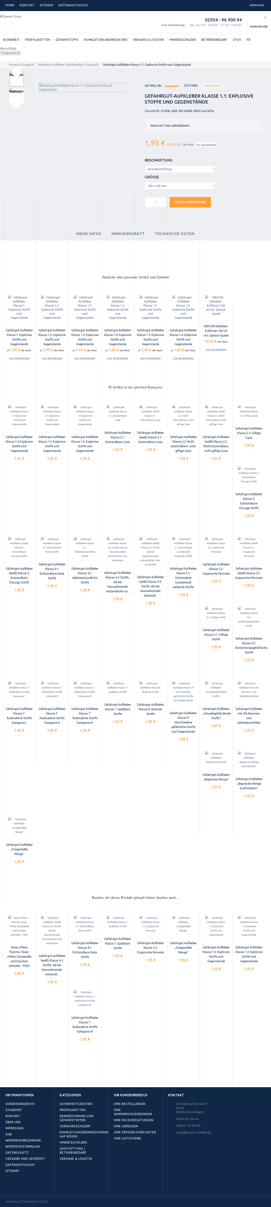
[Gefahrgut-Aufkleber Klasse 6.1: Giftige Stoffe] (216, 613)
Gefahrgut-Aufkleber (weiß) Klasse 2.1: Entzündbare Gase (150, 437)
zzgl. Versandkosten (206, 144)
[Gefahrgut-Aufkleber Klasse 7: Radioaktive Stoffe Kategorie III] (84, 690)
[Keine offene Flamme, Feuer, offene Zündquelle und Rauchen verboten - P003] (19, 926)
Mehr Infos (89, 233)
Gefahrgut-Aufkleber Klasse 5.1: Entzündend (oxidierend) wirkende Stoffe (183, 578)
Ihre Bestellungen (129, 1103)
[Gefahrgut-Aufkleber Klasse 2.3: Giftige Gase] (249, 412)
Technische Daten (174, 233)
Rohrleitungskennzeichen (105, 39)
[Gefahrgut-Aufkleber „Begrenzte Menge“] (216, 758)
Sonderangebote (20, 1103)
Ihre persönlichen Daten (135, 1132)
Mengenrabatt (128, 233)
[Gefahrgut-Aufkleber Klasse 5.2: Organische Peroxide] (216, 545)
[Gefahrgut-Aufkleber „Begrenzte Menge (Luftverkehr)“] (249, 760)
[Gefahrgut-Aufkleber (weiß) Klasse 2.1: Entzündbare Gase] (150, 414)
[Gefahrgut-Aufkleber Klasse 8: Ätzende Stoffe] (150, 688)
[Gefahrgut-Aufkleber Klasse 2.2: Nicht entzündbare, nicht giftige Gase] (183, 416)
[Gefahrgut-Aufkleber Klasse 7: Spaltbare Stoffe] (117, 688)
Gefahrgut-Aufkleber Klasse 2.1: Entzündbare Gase (117, 437)
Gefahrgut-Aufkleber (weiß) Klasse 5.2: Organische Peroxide (249, 573)
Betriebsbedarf (214, 39)
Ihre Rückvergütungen (133, 1120)
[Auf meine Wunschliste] (220, 203)
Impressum (15, 1128)
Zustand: (191, 85)
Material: (156, 125)
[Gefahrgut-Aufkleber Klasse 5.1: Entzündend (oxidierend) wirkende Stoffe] (183, 547)
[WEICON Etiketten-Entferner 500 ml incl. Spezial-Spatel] (216, 305)
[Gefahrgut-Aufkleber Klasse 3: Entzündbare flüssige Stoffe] (249, 475)
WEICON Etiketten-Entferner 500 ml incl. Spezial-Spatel (216, 331)
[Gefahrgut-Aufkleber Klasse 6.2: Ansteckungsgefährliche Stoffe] (249, 617)
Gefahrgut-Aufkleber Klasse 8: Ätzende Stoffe (150, 709)
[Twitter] (16, 1187)
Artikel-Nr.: (153, 85)
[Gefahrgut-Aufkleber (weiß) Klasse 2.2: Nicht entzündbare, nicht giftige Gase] (216, 416)
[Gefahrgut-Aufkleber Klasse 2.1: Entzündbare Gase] (117, 414)
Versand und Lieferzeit (25, 1158)
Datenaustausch (20, 1164)
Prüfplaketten (37, 39)
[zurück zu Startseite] (4, 64)
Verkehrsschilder (75, 1126)
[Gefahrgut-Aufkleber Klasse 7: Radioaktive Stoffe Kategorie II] (52, 690)
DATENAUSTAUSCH (73, 5)
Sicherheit (11, 39)
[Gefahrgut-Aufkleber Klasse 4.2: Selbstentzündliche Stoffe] (84, 547)
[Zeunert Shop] (25, 22)
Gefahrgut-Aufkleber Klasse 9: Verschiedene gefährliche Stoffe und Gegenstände (183, 722)
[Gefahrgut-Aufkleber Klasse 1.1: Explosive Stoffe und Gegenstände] (16, 79)
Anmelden (257, 5)
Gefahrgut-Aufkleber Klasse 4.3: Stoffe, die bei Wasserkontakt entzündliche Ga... (117, 582)
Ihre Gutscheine (127, 1138)
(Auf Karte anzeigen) (190, 1112)
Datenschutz (17, 1152)
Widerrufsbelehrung (23, 1140)
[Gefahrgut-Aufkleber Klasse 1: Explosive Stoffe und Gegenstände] (19, 307)
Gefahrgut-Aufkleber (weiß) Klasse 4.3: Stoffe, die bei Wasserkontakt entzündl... (150, 586)
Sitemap (46, 5)
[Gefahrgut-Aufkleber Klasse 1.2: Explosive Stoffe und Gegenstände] (52, 307)
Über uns (13, 1122)
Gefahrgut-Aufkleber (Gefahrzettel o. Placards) (68, 64)
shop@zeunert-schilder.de (193, 1132)
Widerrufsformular (23, 1146)
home (10, 5)
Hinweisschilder (182, 39)
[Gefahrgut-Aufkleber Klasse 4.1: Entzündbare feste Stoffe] (52, 545)
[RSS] (24, 1187)
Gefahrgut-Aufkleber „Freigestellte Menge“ (19, 849)
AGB (9, 1134)
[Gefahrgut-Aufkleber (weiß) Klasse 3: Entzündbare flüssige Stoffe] (19, 547)
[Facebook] (7, 1187)
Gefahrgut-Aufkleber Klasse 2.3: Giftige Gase (249, 433)
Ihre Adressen (126, 1126)
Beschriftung (159, 160)
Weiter (16, 103)
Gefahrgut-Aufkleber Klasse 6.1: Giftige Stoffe (216, 634)
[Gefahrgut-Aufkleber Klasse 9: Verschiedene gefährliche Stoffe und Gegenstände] (183, 692)
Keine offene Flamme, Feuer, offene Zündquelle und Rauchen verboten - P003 (19, 956)
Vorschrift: (152, 111)
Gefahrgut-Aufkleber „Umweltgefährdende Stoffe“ (216, 713)
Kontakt (27, 5)
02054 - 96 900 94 (223, 19)
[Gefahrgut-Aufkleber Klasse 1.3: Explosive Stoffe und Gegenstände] (84, 307)
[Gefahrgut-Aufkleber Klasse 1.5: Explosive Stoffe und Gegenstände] (150, 307)
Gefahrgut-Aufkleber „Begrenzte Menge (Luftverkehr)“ (249, 783)
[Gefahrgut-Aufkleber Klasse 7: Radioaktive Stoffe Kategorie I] (19, 690)
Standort (14, 1110)
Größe (152, 177)
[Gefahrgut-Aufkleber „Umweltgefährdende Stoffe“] (216, 690)
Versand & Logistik (148, 39)
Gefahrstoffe (67, 39)
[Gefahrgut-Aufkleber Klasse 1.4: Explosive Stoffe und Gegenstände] (117, 307)
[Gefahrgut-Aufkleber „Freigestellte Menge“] (19, 825)
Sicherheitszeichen (76, 1103)
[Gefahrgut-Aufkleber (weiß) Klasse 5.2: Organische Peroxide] (249, 547)
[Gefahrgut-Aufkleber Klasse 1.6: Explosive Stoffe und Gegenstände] (183, 307)
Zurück (16, 71)
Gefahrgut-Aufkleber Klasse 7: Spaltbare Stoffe (117, 709)
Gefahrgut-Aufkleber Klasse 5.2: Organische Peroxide (216, 569)
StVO (237, 39)
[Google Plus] (32, 1187)
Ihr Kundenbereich (130, 1095)
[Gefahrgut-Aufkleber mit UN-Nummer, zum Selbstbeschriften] (249, 690)
